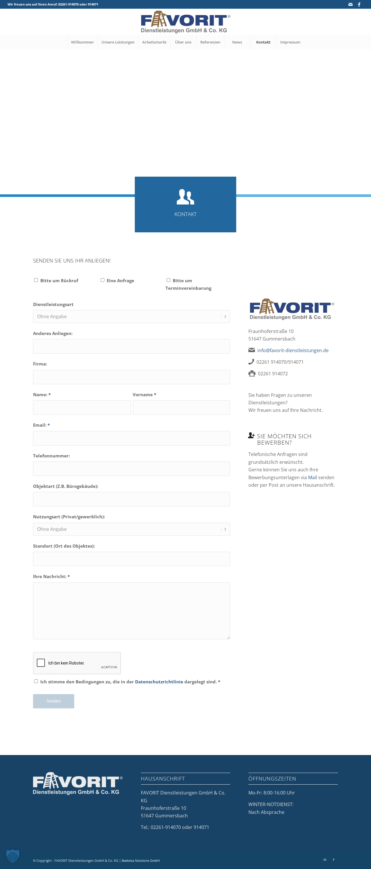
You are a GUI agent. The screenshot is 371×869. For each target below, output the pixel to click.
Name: (42, 394)
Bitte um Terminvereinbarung (188, 284)
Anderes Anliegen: (52, 333)
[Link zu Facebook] (359, 4)
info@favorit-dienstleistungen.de (293, 350)
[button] (13, 856)
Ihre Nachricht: (51, 576)
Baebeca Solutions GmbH (141, 860)
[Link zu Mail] (350, 4)
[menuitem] (82, 42)
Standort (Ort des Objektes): (64, 546)
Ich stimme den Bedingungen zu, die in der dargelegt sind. (130, 682)
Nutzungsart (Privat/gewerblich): (69, 516)
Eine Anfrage (120, 280)
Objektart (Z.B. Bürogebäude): (65, 486)
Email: (41, 425)
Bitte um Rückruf (59, 280)
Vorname (144, 394)
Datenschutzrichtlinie (159, 682)
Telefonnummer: (51, 456)
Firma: (40, 364)
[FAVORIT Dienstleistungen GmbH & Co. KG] (185, 22)
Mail (312, 477)
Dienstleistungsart (53, 304)
